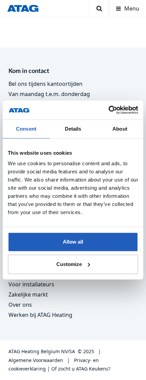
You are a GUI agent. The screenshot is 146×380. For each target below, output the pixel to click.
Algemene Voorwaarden (35, 360)
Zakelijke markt (28, 294)
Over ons (20, 304)
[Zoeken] (99, 8)
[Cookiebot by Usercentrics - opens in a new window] (108, 110)
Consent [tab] (26, 129)
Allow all (73, 242)
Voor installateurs (31, 284)
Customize (69, 264)
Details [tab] (73, 129)
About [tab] (119, 129)
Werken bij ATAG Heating (40, 315)
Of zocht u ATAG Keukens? (80, 368)
